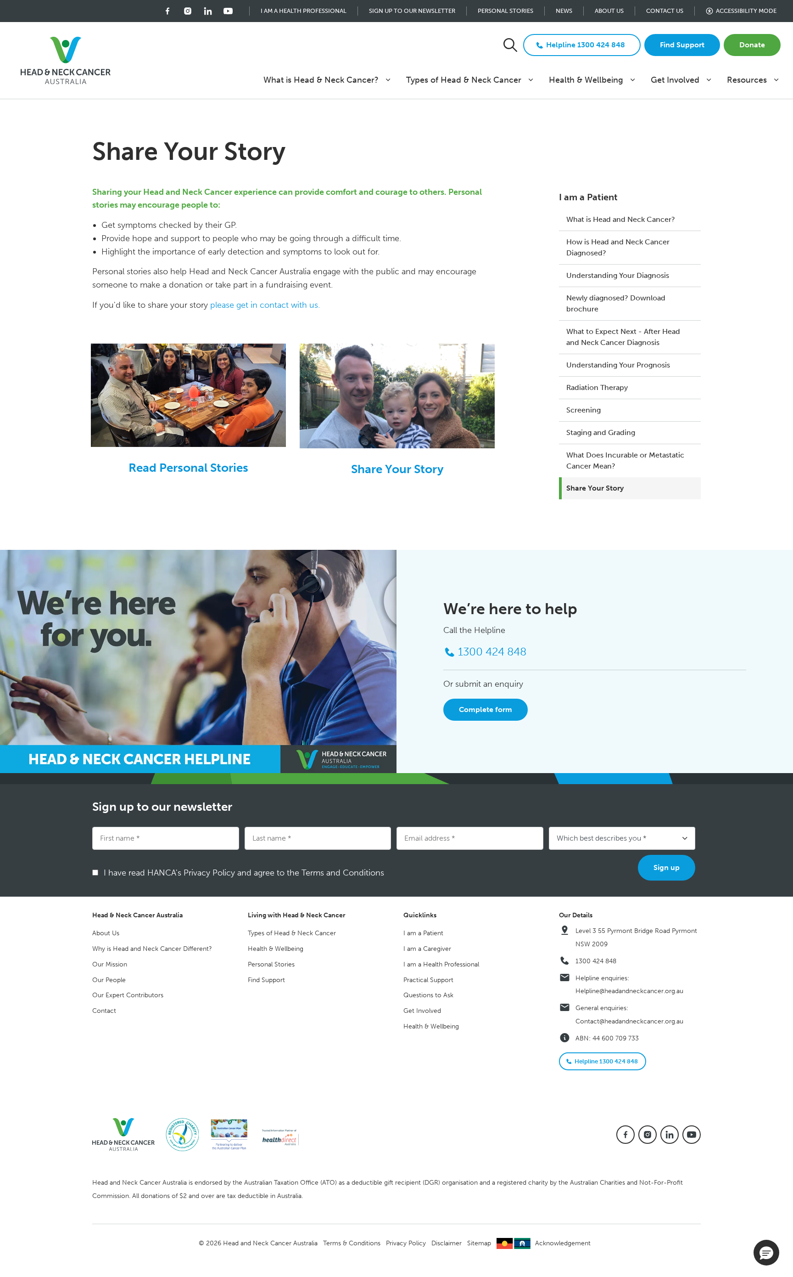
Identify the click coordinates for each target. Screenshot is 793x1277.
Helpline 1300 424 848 (585, 44)
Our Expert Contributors (127, 995)
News (564, 10)
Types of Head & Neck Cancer (463, 80)
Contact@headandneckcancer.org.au (629, 1021)
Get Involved (675, 80)
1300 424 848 (595, 961)
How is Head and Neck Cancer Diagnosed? (618, 247)
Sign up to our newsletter (412, 10)
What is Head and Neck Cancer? (620, 219)
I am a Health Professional (303, 10)
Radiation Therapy (597, 387)
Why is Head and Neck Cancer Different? (152, 949)
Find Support (682, 44)
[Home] (127, 1134)
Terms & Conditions (351, 1243)
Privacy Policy (406, 1243)
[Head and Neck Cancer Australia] (66, 61)
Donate (752, 44)
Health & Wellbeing (586, 80)
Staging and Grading (600, 432)
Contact (104, 1011)
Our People (109, 980)
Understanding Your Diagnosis (617, 275)
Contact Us (664, 10)
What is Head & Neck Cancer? (321, 80)
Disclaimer (446, 1243)
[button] (766, 1253)
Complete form (485, 709)
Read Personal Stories (188, 468)
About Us (609, 10)
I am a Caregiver (427, 949)
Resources (747, 80)
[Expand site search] (510, 45)
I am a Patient (588, 197)
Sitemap (479, 1243)
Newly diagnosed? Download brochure (615, 303)
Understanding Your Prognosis (618, 365)
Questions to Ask (428, 995)
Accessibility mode (746, 10)
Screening (583, 410)
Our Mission (109, 964)
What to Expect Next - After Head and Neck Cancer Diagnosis (623, 337)
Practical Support (428, 980)
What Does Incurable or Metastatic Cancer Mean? (625, 460)
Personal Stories (505, 10)
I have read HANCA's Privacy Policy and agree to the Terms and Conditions (247, 873)
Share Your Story (595, 488)
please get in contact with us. (265, 305)
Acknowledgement (563, 1243)
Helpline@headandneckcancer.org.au (629, 991)
